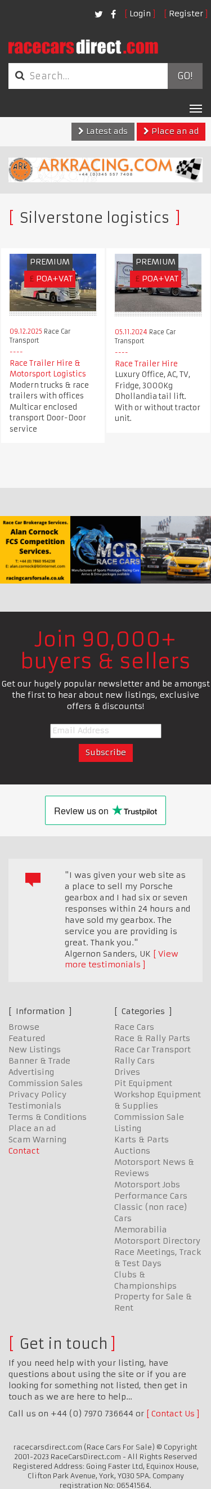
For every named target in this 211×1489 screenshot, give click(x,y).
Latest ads (106, 131)
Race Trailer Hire (146, 364)
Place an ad (174, 131)
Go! (184, 76)
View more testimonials (121, 959)
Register (186, 13)
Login (140, 13)
